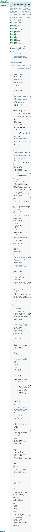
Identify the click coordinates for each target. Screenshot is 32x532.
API (13, 0)
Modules (19, 0)
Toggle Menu (2, 531)
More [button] (22, 0)
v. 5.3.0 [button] (9, 0)
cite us (4, 5)
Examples (16, 0)
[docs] (11, 61)
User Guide (12, 1)
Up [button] (4, 2)
